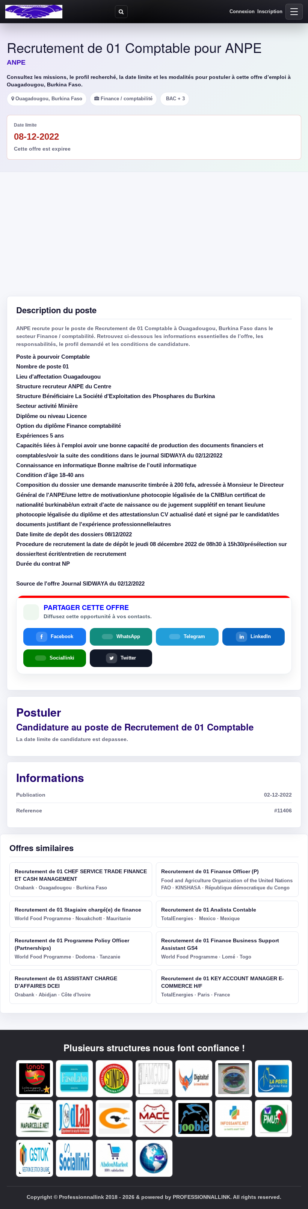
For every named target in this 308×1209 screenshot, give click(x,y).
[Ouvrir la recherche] (121, 11)
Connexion (242, 11)
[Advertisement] (154, 228)
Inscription (269, 11)
